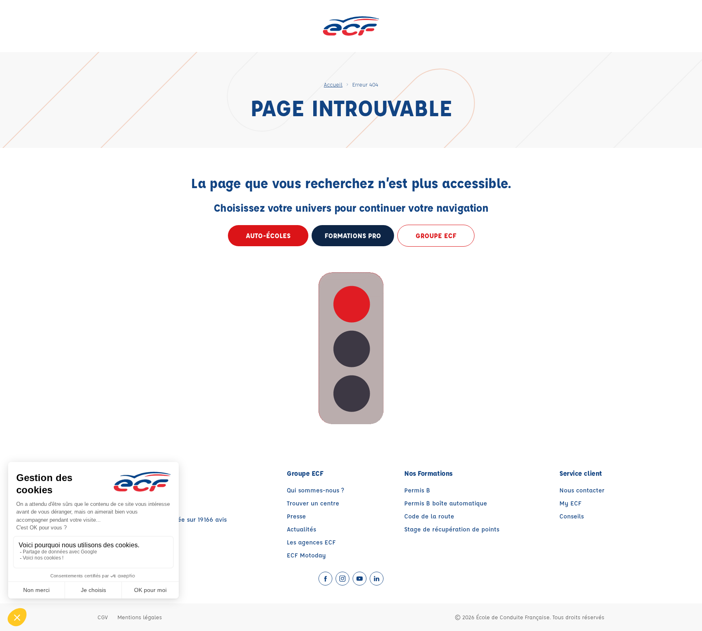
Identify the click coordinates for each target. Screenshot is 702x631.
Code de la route (429, 516)
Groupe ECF (436, 235)
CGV (103, 617)
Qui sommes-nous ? (315, 490)
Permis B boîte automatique (445, 503)
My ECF (570, 503)
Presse (296, 516)
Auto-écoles (268, 235)
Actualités (301, 529)
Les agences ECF (311, 542)
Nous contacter (581, 490)
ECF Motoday (306, 555)
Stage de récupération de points (451, 529)
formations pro (353, 235)
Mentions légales (139, 617)
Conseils (571, 516)
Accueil (333, 84)
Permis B (417, 490)
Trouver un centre (313, 503)
